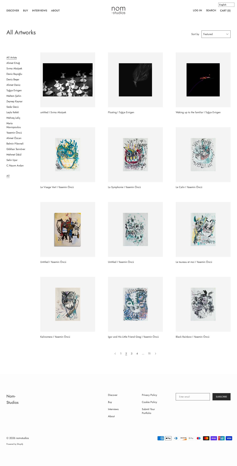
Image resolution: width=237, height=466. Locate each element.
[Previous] (115, 353)
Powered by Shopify (14, 444)
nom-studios (22, 438)
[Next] (155, 353)
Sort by (195, 34)
